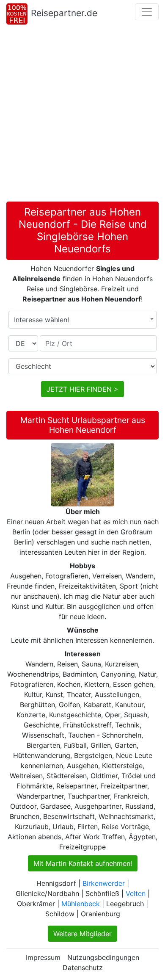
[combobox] (82, 320)
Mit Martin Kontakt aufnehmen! (82, 863)
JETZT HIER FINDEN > (82, 389)
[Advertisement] (82, 114)
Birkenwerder (103, 883)
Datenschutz (83, 967)
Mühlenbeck (80, 903)
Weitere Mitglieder (82, 933)
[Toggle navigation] (147, 11)
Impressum (43, 957)
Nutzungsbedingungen (103, 957)
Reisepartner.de (64, 13)
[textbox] (82, 319)
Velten (136, 893)
